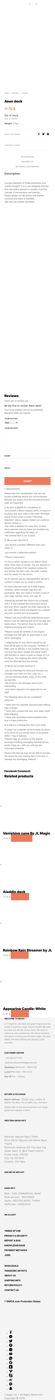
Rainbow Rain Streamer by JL (27, 950)
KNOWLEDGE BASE (14, 1245)
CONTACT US (11, 1290)
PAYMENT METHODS (15, 1250)
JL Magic (24, 93)
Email (8, 468)
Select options (21, 838)
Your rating (11, 418)
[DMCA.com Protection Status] (22, 1301)
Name (8, 456)
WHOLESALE (11, 1265)
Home (6, 93)
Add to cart (20, 897)
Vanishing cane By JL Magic (26, 833)
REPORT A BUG (12, 1240)
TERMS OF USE (12, 1230)
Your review (11, 428)
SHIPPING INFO (12, 1280)
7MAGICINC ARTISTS (15, 1270)
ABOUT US (10, 1275)
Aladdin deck (14, 892)
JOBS (7, 1255)
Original (15, 93)
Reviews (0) (27, 161)
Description (27, 157)
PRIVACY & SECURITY (16, 1235)
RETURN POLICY (13, 1285)
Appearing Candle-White (24, 1009)
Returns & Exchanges (27, 166)
